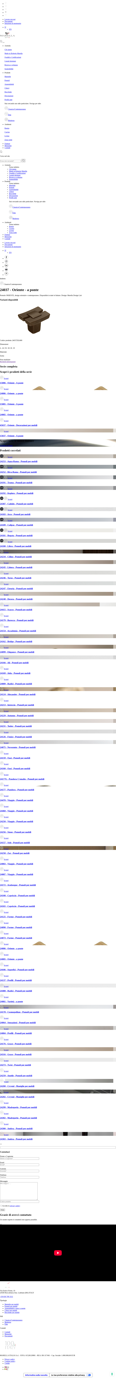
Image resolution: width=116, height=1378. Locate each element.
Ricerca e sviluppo (11, 65)
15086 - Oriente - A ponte (11, 383)
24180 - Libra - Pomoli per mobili (15, 546)
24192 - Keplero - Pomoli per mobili (16, 493)
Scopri (6, 378)
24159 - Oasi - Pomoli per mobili (15, 758)
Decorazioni (9, 96)
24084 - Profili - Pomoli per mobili (16, 1033)
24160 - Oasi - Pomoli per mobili (15, 768)
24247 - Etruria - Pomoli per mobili (16, 588)
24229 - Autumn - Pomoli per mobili (17, 715)
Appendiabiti (9, 84)
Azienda (3, 1169)
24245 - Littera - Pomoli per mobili (16, 567)
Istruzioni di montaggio (13, 23)
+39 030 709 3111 (6, 1297)
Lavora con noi (10, 19)
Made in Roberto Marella (14, 53)
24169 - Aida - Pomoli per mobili (15, 673)
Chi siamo (8, 50)
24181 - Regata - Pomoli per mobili (16, 535)
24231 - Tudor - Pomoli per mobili (16, 726)
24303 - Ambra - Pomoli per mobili (16, 1139)
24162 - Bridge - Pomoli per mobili (16, 641)
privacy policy (15, 1206)
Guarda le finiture (6, 446)
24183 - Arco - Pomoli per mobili (15, 514)
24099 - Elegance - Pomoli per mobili (17, 652)
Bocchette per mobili (12, 1312)
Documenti (8, 21)
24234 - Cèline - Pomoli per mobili (16, 557)
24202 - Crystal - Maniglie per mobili (17, 1097)
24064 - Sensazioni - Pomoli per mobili (18, 1022)
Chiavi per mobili (11, 1310)
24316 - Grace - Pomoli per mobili (15, 1054)
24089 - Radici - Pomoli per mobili (16, 684)
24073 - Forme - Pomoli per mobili (16, 938)
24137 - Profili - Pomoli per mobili (16, 980)
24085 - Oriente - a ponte (11, 414)
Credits (7, 1363)
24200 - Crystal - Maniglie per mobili (17, 1086)
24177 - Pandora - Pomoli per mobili (17, 789)
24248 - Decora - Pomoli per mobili (16, 599)
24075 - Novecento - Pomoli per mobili (18, 747)
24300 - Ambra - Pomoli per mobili (16, 1128)
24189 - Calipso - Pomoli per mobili (16, 525)
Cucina (7, 132)
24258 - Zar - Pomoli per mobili (14, 853)
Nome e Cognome (6, 1156)
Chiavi (7, 88)
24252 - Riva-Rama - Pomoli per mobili (18, 472)
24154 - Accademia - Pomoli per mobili (18, 631)
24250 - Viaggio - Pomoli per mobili (16, 821)
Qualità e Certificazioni (13, 57)
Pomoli (7, 80)
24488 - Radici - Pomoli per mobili (16, 991)
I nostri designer (10, 61)
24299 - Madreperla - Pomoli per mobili (18, 1107)
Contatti (7, 148)
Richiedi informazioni (8, 362)
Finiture (7, 144)
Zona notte (8, 140)
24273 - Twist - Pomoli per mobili (15, 1065)
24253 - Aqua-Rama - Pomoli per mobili (18, 461)
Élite (9, 115)
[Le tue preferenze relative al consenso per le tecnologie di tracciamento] (112, 1374)
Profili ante (8, 100)
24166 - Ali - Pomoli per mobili (14, 662)
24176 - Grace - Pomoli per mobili (15, 1044)
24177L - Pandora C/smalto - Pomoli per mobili (22, 779)
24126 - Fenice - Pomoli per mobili (16, 737)
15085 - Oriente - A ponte (11, 404)
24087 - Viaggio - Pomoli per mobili (16, 874)
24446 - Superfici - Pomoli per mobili (17, 969)
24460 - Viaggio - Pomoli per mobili (16, 811)
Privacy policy (10, 1359)
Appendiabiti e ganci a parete (15, 1308)
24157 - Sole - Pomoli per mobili (15, 842)
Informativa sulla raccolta (36, 1375)
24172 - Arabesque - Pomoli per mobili (18, 885)
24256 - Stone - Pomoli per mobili (15, 832)
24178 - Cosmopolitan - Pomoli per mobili (19, 1012)
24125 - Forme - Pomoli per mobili (16, 917)
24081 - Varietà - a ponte (11, 1001)
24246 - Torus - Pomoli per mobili (15, 578)
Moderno (11, 120)
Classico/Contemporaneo (17, 109)
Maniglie (8, 77)
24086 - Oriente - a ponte (11, 393)
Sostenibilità (9, 69)
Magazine (8, 146)
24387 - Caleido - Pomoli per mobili (16, 504)
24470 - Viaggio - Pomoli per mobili (16, 800)
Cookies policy (10, 1361)
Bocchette (8, 92)
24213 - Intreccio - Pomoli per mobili (17, 705)
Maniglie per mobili (12, 1304)
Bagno (7, 128)
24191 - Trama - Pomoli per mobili (16, 482)
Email (2, 1162)
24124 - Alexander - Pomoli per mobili (17, 694)
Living (7, 136)
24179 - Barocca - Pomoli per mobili (17, 620)
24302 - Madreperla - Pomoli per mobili (18, 1118)
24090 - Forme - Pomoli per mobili (16, 927)
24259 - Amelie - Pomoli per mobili (16, 1075)
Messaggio (4, 1181)
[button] (5, 27)
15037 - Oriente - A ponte (11, 436)
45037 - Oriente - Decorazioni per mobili (18, 425)
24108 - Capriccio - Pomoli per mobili (17, 895)
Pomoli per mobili (11, 1306)
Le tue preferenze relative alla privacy (68, 1375)
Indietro (3, 279)
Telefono (3, 1175)
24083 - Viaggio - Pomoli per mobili (16, 864)
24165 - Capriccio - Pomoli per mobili (17, 906)
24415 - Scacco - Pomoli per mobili (16, 609)
